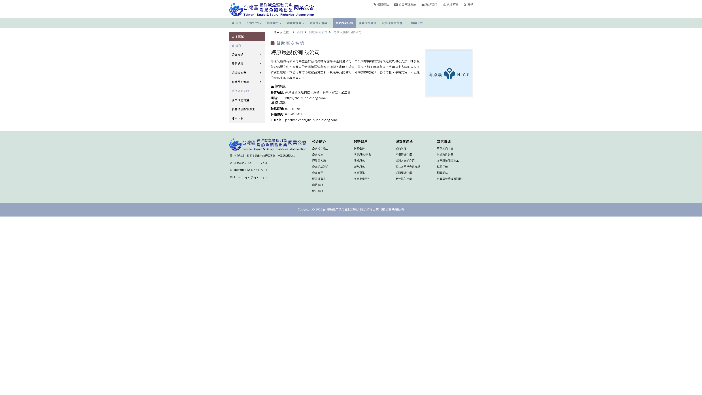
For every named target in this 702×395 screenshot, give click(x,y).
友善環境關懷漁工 (243, 109)
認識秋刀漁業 (240, 82)
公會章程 (317, 172)
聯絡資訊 (317, 184)
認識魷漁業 (239, 72)
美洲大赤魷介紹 (405, 160)
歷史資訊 (317, 190)
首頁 (238, 45)
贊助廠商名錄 (240, 91)
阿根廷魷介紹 (403, 154)
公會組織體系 (320, 166)
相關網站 (383, 4)
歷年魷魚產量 (403, 178)
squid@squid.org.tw (255, 177)
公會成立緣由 (320, 148)
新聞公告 (359, 148)
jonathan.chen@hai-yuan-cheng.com (311, 119)
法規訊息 (359, 160)
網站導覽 (452, 4)
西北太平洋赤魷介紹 (407, 166)
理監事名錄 (319, 160)
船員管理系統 (407, 4)
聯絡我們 (431, 4)
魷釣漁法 (400, 148)
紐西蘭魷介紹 (403, 172)
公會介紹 (237, 54)
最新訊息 (237, 63)
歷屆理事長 (319, 178)
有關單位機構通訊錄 (449, 178)
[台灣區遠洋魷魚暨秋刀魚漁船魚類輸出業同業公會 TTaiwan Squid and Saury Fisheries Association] (268, 144)
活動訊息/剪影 (362, 154)
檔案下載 (237, 118)
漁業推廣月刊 (362, 178)
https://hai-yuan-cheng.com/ (305, 97)
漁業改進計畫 (240, 100)
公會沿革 (317, 154)
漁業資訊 (359, 172)
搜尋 (470, 4)
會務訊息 (359, 166)
